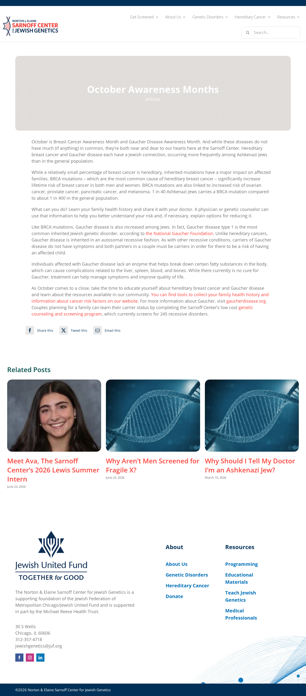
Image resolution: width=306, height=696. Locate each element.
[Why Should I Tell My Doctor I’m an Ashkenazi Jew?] (252, 415)
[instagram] (30, 657)
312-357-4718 (28, 639)
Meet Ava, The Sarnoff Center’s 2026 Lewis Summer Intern (53, 469)
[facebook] (19, 657)
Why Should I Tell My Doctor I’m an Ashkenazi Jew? (250, 465)
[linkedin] (40, 657)
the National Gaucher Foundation (179, 233)
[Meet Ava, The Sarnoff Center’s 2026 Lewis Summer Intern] (54, 415)
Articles (153, 99)
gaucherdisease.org (246, 301)
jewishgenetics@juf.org (38, 646)
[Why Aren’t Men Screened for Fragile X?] (153, 415)
